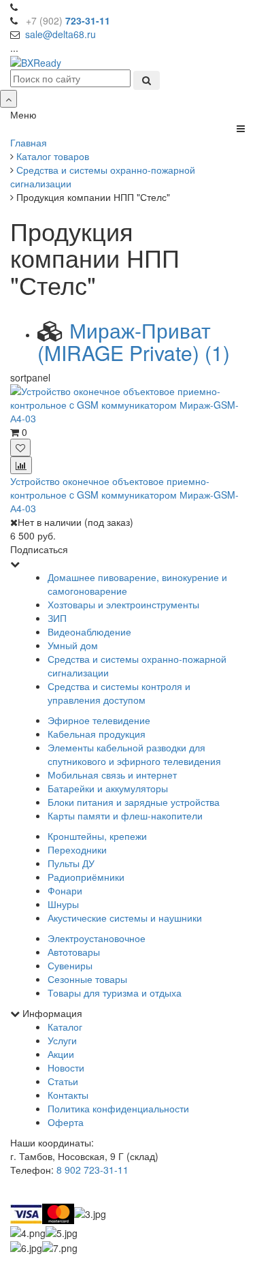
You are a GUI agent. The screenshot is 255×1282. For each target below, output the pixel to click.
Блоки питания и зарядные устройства (134, 802)
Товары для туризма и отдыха (115, 992)
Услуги (62, 1040)
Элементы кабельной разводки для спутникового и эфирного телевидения (134, 754)
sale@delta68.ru (60, 34)
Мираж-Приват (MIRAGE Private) (133, 341)
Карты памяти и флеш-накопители (125, 815)
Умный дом (73, 645)
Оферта (66, 1122)
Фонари (65, 890)
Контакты (68, 1094)
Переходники (77, 849)
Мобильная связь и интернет (112, 774)
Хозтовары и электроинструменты (123, 604)
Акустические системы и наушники (125, 917)
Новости (66, 1067)
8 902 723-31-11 (92, 1169)
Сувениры (70, 965)
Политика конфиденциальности (118, 1108)
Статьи (63, 1081)
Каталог (65, 1026)
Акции (61, 1054)
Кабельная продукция (97, 733)
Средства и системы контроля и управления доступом (119, 692)
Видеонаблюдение (89, 631)
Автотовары (74, 951)
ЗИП (57, 618)
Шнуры (63, 904)
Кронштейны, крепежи (97, 836)
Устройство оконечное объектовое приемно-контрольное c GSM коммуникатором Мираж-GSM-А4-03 (124, 494)
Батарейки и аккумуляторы (108, 788)
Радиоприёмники (86, 877)
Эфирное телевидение (99, 720)
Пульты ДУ (71, 863)
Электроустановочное (97, 938)
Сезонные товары (87, 979)
